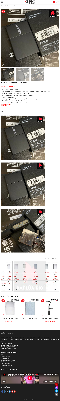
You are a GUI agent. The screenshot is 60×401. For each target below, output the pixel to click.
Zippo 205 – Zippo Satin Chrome (30, 318)
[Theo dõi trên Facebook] (2, 391)
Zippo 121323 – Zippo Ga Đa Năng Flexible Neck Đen (50, 319)
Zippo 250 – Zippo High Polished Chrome (10, 319)
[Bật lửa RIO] (30, 2)
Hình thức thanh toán (6, 363)
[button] (2, 2)
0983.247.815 (15, 345)
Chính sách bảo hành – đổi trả (8, 360)
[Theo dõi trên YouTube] (15, 391)
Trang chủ (3, 5)
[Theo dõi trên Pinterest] (12, 391)
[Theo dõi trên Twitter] (10, 391)
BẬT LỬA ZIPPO (11, 5)
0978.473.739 (11, 347)
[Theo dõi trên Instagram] (5, 391)
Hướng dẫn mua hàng (6, 365)
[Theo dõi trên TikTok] (7, 391)
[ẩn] (56, 394)
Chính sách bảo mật (6, 358)
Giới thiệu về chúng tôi (6, 356)
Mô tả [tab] (2, 111)
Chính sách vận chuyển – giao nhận (9, 362)
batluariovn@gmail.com (10, 348)
